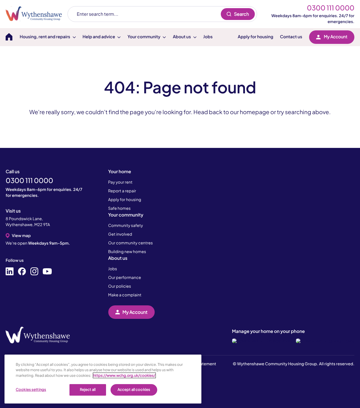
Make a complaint (124, 294)
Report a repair (122, 190)
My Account (335, 36)
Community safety (125, 225)
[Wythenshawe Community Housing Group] (37, 14)
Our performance (124, 277)
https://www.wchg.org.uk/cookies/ (124, 375)
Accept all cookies (134, 389)
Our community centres (130, 242)
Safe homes (119, 208)
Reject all (88, 389)
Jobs (208, 36)
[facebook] (22, 271)
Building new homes (127, 251)
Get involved (120, 234)
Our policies (119, 286)
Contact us (291, 36)
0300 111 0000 (330, 8)
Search (241, 14)
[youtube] (47, 271)
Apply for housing (255, 36)
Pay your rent (120, 182)
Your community (125, 215)
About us (117, 258)
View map (21, 235)
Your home (119, 171)
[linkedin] (10, 271)
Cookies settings (31, 389)
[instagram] (34, 271)
